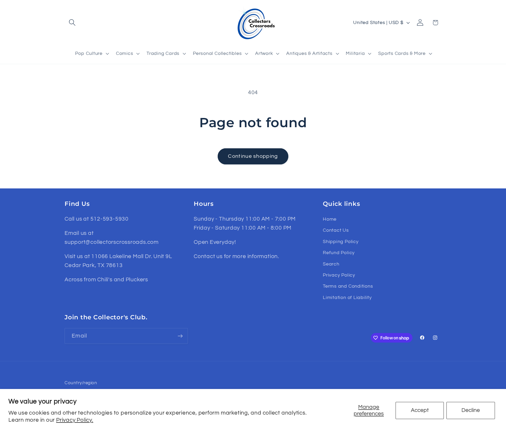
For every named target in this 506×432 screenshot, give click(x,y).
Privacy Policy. (74, 420)
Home (330, 219)
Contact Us (336, 230)
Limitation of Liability (347, 297)
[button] (72, 22)
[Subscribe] (180, 336)
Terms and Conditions (348, 286)
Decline (470, 410)
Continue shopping (253, 156)
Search (331, 264)
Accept (420, 410)
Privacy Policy (339, 275)
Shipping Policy (341, 241)
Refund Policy (339, 252)
